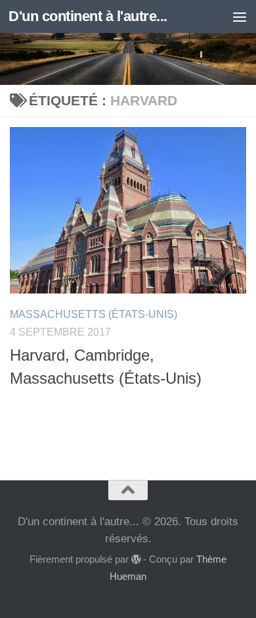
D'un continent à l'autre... (88, 16)
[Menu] (239, 16)
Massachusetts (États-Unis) (93, 314)
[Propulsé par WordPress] (136, 560)
